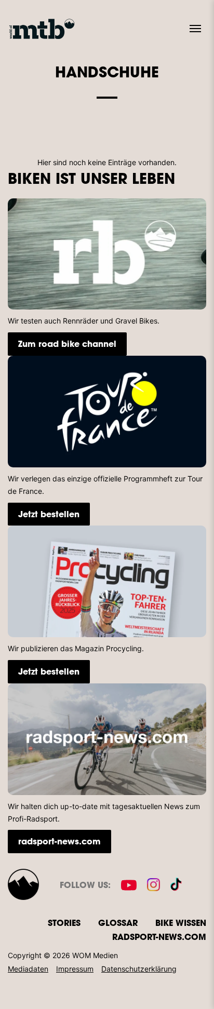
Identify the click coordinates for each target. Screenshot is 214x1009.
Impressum (74, 968)
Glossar (118, 922)
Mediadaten (28, 968)
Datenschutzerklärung (139, 968)
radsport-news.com (59, 841)
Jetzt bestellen (48, 513)
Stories (64, 922)
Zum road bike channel (67, 343)
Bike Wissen (180, 922)
